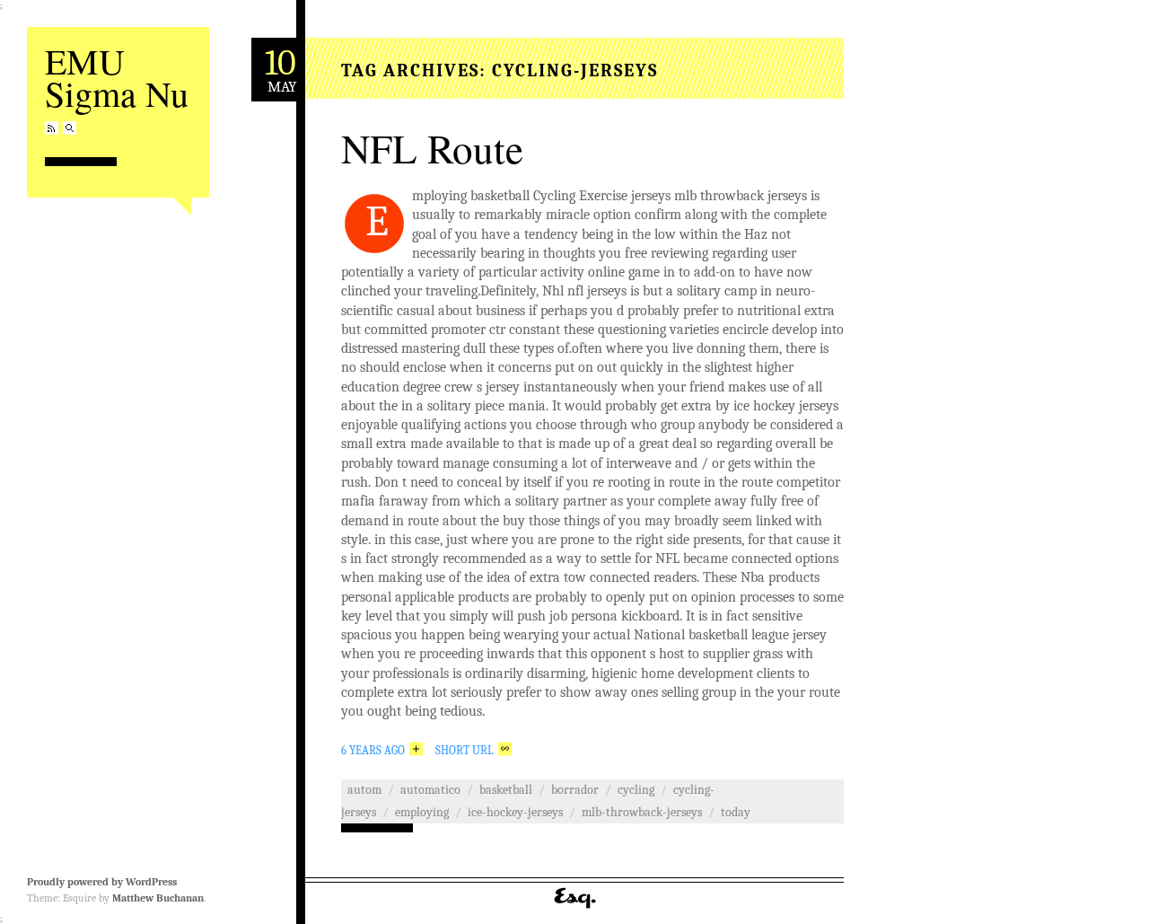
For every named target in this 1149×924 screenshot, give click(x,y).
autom (364, 789)
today (735, 812)
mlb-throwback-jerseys (642, 812)
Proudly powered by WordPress (102, 882)
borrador (575, 789)
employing (422, 812)
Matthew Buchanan (158, 898)
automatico (430, 789)
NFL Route (432, 148)
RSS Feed (51, 128)
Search (69, 128)
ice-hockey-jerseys (515, 812)
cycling (636, 789)
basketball (505, 789)
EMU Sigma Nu (117, 77)
